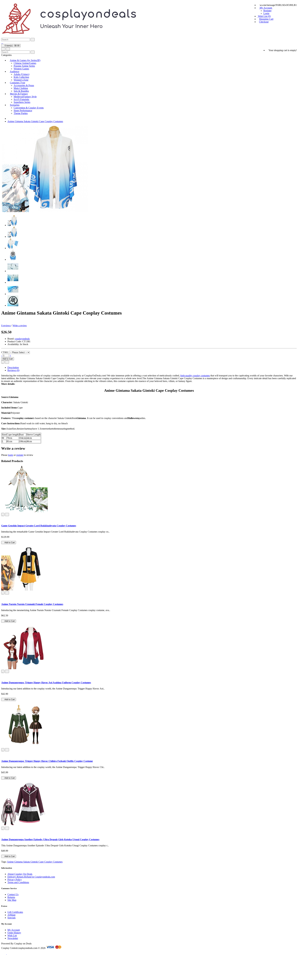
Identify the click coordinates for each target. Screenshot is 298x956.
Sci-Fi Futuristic (21, 99)
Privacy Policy (14, 879)
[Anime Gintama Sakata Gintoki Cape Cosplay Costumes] (12, 225)
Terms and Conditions (18, 882)
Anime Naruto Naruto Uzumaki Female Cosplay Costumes (32, 604)
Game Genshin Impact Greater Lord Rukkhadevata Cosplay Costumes (38, 525)
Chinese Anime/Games (25, 63)
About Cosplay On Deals (19, 874)
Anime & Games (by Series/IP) (25, 60)
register (19, 455)
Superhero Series (22, 102)
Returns (11, 897)
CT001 (4, 352)
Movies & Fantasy (19, 93)
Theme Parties (21, 113)
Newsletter (12, 938)
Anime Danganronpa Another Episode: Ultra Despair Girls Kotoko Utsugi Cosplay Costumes (50, 839)
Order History (14, 932)
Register (267, 10)
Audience (14, 71)
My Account (13, 930)
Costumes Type (17, 82)
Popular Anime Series (24, 66)
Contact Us (12, 894)
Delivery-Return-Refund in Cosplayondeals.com (31, 876)
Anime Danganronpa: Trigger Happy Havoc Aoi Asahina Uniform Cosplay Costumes (46, 682)
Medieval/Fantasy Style (25, 96)
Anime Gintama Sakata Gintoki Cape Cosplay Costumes (35, 121)
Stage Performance (23, 110)
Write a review (20, 325)
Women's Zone (21, 80)
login (10, 455)
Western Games (21, 68)
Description (13, 367)
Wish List (12, 935)
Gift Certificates (15, 912)
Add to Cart (7, 359)
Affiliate (11, 915)
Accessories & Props (24, 85)
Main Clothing (21, 88)
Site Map (11, 900)
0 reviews (6, 325)
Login (266, 13)
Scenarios (14, 105)
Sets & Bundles (21, 91)
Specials (11, 917)
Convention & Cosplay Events (29, 107)
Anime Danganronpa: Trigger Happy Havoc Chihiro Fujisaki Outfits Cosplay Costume (47, 761)
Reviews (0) (13, 370)
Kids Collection (21, 77)
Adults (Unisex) (21, 74)
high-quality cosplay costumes (195, 375)
